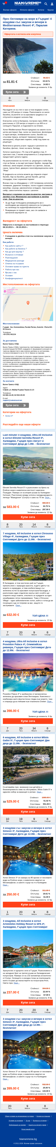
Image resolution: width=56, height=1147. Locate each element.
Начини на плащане (43, 1116)
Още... (48, 497)
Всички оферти (10, 10)
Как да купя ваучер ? (14, 252)
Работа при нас (12, 269)
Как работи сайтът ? (14, 246)
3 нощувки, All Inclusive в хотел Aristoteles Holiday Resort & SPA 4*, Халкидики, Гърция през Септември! (25, 924)
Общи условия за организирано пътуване (19, 1116)
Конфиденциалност (14, 278)
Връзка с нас (11, 272)
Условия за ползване (16, 1120)
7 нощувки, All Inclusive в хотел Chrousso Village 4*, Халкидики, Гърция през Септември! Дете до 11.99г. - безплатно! (28, 536)
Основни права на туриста (17, 266)
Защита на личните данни (37, 1125)
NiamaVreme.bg (28, 1139)
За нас (28, 1120)
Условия (9, 275)
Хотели (41, 10)
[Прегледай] (28, 517)
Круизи (51, 10)
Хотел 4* (9, 416)
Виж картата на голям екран (28, 313)
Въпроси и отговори (14, 255)
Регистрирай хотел (28, 1129)
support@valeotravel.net (12, 400)
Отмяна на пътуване (14, 263)
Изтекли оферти (27, 10)
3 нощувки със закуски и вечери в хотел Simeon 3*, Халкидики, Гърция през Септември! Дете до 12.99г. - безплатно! (27, 831)
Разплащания (11, 258)
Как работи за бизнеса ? (16, 249)
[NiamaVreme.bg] (28, 5)
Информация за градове (17, 1125)
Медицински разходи (14, 261)
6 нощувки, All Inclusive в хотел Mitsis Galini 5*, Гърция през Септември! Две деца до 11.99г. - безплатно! (26, 740)
